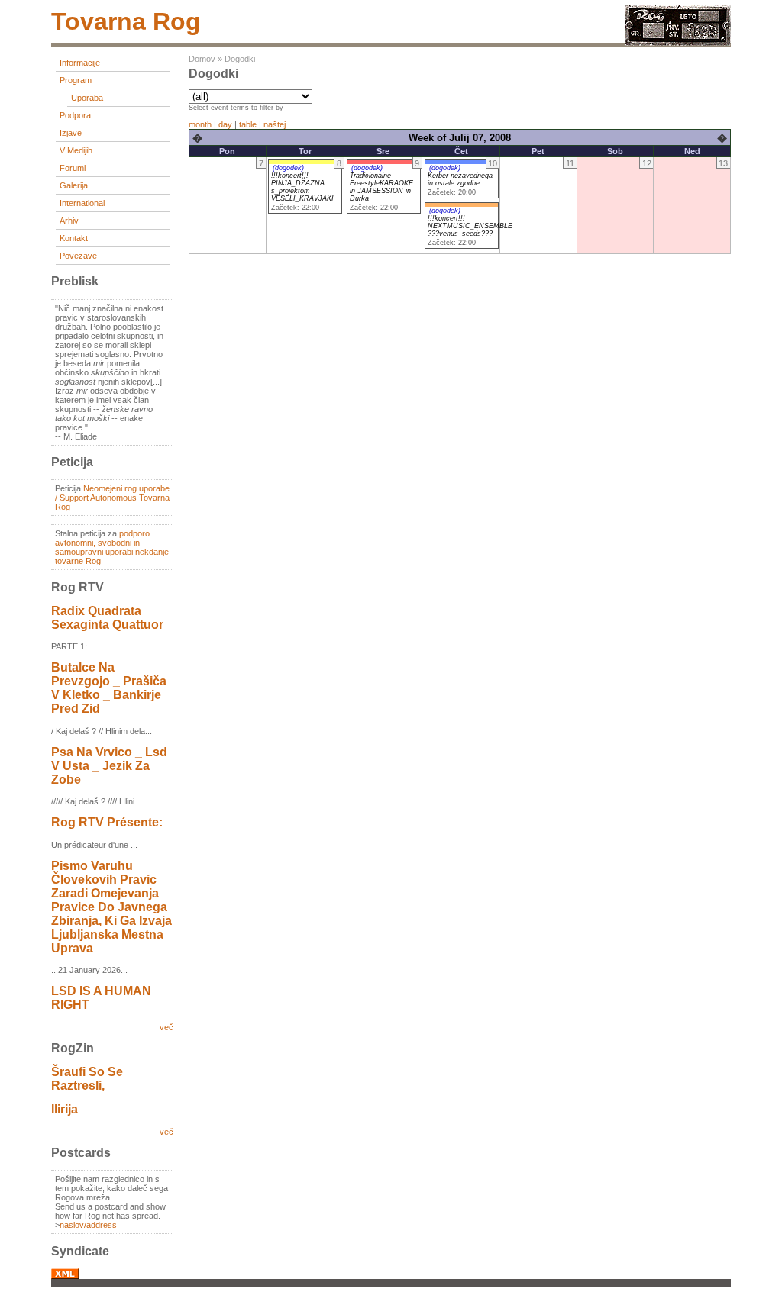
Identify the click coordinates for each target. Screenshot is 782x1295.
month (200, 124)
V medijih (76, 150)
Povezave (78, 255)
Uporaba (87, 97)
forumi (73, 167)
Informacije (80, 62)
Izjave (71, 132)
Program (76, 80)
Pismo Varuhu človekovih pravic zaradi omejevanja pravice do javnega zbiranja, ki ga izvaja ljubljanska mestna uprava (111, 907)
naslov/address (88, 1224)
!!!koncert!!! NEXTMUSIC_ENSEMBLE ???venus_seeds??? (470, 225)
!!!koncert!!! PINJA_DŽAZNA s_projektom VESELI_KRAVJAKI (302, 187)
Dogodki (240, 58)
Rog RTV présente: (107, 822)
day (225, 124)
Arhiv (69, 220)
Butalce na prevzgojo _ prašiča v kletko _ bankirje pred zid (108, 688)
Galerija (74, 185)
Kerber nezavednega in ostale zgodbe (460, 179)
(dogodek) (288, 168)
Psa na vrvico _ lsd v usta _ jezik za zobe (109, 766)
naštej (274, 124)
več (166, 1027)
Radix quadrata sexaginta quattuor (107, 617)
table (248, 124)
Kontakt (74, 238)
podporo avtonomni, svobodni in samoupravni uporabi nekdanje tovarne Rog (112, 547)
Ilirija (64, 1109)
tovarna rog (126, 21)
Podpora (75, 115)
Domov (202, 58)
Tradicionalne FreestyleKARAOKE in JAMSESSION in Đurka (381, 187)
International (82, 203)
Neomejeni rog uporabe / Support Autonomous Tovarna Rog (112, 497)
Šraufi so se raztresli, (87, 1078)
